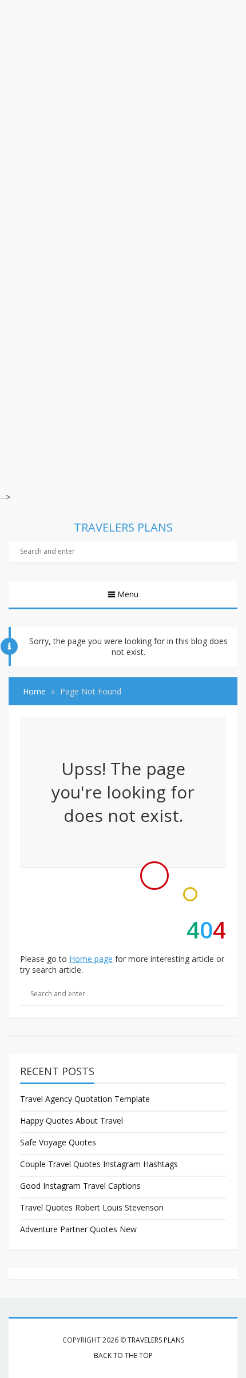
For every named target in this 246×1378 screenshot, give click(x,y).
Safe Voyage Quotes (58, 1142)
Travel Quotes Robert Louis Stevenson (92, 1207)
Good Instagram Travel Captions (80, 1185)
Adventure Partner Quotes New (78, 1229)
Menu (127, 594)
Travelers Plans (156, 1340)
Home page (91, 958)
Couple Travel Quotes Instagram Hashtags (99, 1164)
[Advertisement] (123, 123)
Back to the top (123, 1355)
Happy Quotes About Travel (71, 1120)
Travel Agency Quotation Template (85, 1098)
